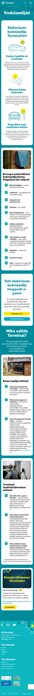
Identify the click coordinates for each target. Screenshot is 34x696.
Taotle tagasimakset (7, 668)
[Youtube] (14, 625)
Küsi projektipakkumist (17, 319)
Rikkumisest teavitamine (8, 664)
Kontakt (3, 693)
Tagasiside (4, 662)
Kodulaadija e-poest (17, 313)
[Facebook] (2, 625)
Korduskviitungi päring (7, 666)
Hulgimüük (4, 652)
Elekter (3, 654)
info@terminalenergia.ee (8, 637)
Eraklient (3, 647)
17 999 (10, 639)
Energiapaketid (9, 607)
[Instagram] (7, 625)
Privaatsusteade (13, 693)
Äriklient (3, 649)
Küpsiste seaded (26, 693)
